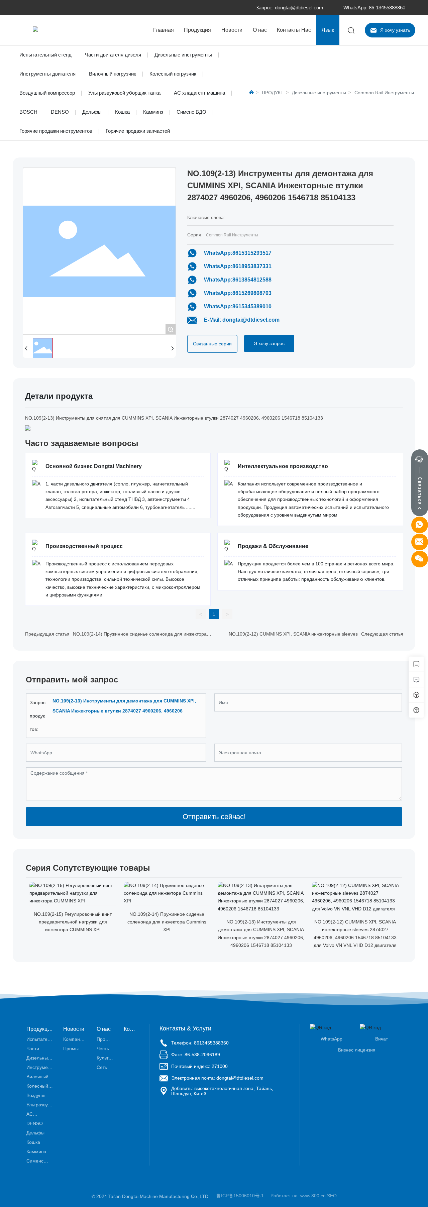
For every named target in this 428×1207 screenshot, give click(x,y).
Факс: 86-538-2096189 (195, 1054)
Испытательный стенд (45, 55)
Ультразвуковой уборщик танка (124, 93)
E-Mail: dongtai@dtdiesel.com (242, 320)
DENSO (60, 112)
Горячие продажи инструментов (55, 131)
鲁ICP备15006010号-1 (240, 1195)
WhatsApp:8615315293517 (238, 253)
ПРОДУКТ (273, 92)
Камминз (153, 112)
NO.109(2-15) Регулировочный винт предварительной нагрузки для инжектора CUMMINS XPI (73, 921)
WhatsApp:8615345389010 (238, 306)
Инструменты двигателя (47, 74)
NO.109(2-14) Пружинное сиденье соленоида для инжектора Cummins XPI (166, 921)
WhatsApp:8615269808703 (238, 293)
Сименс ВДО (191, 112)
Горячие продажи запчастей (138, 131)
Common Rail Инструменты (384, 92)
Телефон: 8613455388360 (200, 1043)
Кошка (122, 112)
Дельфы (92, 112)
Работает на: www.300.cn (298, 1195)
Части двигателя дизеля (113, 55)
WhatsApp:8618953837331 (238, 266)
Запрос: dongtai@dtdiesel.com (289, 7)
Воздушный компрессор (47, 93)
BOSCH (28, 112)
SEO (332, 1195)
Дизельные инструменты (183, 55)
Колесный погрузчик (172, 74)
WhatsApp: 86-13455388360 (374, 7)
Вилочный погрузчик (112, 74)
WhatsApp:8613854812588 (238, 280)
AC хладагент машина (199, 93)
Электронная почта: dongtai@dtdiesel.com (217, 1078)
